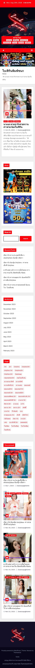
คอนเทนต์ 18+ (19, 389)
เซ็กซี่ (18, 415)
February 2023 (9, 351)
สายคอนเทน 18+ (9, 415)
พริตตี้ (24, 407)
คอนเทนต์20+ (19, 392)
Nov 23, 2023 (10, 611)
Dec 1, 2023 (9, 486)
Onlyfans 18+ (8, 370)
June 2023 (7, 332)
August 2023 (8, 323)
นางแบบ (15, 42)
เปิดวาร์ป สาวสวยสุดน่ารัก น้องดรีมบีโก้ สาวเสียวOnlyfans (17, 607)
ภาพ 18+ (7, 411)
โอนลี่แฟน (28, 42)
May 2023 (7, 337)
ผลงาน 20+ (16, 407)
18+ (5, 366)
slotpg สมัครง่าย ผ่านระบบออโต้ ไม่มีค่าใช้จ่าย (17, 660)
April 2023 (7, 341)
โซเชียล (6, 426)
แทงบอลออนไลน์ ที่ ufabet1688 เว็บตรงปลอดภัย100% (17, 664)
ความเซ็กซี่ (19, 381)
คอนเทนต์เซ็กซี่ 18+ (10, 400)
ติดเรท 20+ (7, 404)
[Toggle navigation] (32, 50)
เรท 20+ (23, 418)
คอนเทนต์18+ (8, 389)
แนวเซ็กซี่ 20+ (13, 422)
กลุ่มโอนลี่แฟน (21, 378)
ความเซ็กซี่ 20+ (9, 385)
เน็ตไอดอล (16, 40)
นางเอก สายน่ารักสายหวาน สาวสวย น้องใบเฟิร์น (16, 125)
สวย (21, 411)
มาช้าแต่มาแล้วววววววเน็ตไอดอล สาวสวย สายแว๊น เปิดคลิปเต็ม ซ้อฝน (17, 565)
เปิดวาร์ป (15, 418)
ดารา (5, 121)
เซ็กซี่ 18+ (25, 415)
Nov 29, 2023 (10, 527)
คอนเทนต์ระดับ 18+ (24, 396)
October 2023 (9, 313)
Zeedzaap (18, 374)
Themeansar (17, 652)
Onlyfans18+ (24, 40)
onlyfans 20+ (8, 374)
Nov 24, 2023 (10, 569)
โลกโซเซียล (24, 426)
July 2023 (7, 327)
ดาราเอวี (17, 451)
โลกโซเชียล (15, 426)
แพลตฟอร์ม (23, 422)
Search (7, 232)
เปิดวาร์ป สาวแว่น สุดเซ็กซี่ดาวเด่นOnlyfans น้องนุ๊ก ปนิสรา (15, 481)
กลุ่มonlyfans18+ (9, 378)
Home (4, 74)
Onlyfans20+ (7, 42)
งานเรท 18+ (22, 400)
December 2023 (9, 304)
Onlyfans (9, 40)
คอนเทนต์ (21, 42)
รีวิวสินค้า (15, 411)
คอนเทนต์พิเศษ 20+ (10, 396)
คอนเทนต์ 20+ (8, 392)
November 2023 (10, 309)
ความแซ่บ (19, 385)
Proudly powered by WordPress (11, 650)
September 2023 (10, 318)
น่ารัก (22, 404)
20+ (10, 366)
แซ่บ (5, 422)
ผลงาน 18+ (7, 407)
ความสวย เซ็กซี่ (9, 381)
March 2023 (8, 346)
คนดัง (7, 451)
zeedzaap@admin (23, 130)
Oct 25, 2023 (10, 130)
